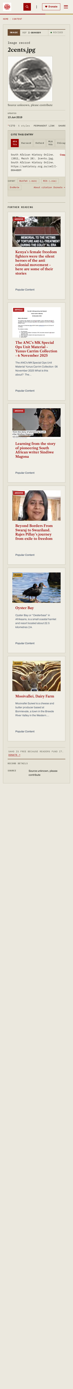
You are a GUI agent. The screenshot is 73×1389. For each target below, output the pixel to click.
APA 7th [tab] (15, 143)
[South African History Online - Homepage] (7, 7)
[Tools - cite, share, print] (36, 7)
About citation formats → (49, 187)
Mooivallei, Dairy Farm (34, 696)
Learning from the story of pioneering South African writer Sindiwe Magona (35, 450)
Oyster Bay (24, 608)
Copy (62, 154)
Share (62, 125)
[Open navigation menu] (66, 7)
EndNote (14, 187)
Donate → (14, 754)
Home (6, 19)
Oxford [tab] (40, 143)
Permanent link (44, 125)
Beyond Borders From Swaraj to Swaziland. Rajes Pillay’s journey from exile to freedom (34, 532)
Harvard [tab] (26, 143)
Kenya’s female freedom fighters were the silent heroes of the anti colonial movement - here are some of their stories (36, 263)
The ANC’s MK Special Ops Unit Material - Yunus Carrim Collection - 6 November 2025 (36, 349)
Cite (19, 125)
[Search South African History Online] (27, 7)
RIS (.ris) (50, 181)
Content (17, 19)
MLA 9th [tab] (50, 143)
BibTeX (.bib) (28, 181)
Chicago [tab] (62, 143)
